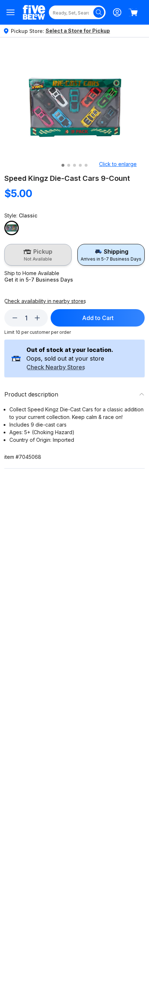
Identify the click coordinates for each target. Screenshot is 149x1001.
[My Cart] (133, 12)
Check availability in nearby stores (45, 301)
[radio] (38, 255)
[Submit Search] (98, 12)
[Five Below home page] (34, 12)
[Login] (117, 12)
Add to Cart (98, 317)
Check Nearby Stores (55, 367)
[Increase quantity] (37, 318)
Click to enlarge (118, 164)
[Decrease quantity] (15, 318)
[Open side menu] (10, 12)
